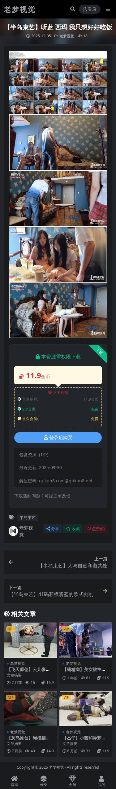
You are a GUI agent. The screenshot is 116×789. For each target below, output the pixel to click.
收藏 (76, 528)
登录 (92, 9)
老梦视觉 (66, 36)
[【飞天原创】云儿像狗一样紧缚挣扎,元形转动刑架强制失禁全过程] (30, 640)
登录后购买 (60, 437)
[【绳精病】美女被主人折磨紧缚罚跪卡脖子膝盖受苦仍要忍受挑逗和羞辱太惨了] (86, 640)
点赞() (98, 528)
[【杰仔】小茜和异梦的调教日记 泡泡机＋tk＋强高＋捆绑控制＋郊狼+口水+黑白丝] (86, 708)
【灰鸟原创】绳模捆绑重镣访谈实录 (28, 740)
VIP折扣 (61, 392)
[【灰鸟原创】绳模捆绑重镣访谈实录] (30, 708)
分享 (55, 528)
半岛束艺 (27, 517)
